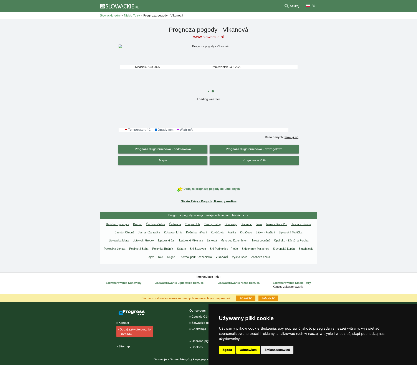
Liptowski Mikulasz (191, 240)
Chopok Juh (192, 224)
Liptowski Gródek (143, 240)
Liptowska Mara (119, 240)
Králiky (231, 232)
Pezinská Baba (138, 248)
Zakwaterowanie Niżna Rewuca (239, 282)
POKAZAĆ (246, 298)
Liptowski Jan (166, 240)
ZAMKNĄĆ (268, 298)
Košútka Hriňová (196, 232)
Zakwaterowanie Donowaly (123, 282)
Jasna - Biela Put (276, 224)
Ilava (259, 224)
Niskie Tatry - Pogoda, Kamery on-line (209, 201)
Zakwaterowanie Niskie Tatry (292, 282)
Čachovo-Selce (155, 224)
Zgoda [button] (227, 350)
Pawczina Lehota (114, 248)
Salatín (181, 248)
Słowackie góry (202, 322)
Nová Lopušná (261, 240)
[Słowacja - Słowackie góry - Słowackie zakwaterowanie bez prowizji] (119, 6)
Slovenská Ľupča (284, 248)
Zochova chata (260, 257)
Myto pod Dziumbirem (234, 240)
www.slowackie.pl (208, 37)
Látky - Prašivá (265, 232)
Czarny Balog (212, 224)
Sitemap (124, 346)
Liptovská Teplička (290, 232)
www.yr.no (291, 137)
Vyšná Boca (239, 257)
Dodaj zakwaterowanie (135, 331)
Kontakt (124, 322)
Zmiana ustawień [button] (277, 350)
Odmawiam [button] (248, 350)
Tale (160, 257)
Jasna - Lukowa (301, 224)
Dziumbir (246, 224)
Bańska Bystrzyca (117, 224)
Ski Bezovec (198, 248)
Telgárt (171, 257)
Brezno (137, 224)
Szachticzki (306, 248)
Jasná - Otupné (124, 232)
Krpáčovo (246, 232)
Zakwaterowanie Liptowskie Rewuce (179, 282)
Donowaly (231, 224)
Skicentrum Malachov (255, 248)
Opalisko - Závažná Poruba (291, 240)
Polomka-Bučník (162, 248)
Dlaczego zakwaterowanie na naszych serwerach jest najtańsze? (185, 297)
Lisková (212, 240)
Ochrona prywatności (206, 341)
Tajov (150, 257)
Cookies (197, 347)
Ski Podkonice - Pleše (224, 248)
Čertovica (175, 224)
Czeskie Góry (201, 316)
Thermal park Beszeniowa (195, 257)
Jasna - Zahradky (149, 232)
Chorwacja (199, 328)
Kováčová (217, 232)
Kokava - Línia (173, 232)
